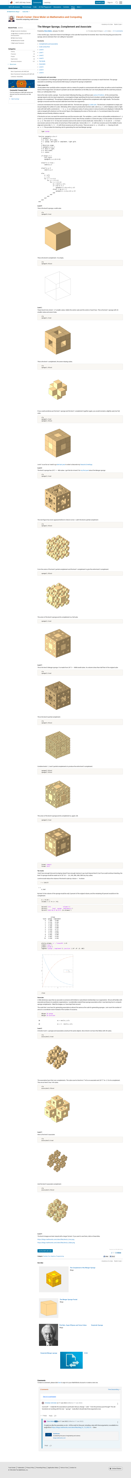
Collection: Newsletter (17, 76)
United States (116, 1468)
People (23, 56)
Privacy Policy (30, 1467)
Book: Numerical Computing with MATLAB (22, 74)
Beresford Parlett (19, 40)
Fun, (49, 1256)
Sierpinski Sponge (97, 1325)
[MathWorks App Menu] (121, 2)
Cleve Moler (48, 31)
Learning (47, 2)
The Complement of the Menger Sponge (82, 1267)
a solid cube (92, 104)
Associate (42, 64)
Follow (118, 1252)
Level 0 (41, 49)
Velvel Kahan (18, 38)
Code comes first (44, 47)
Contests (66, 7)
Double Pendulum (19, 43)
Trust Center (11, 1467)
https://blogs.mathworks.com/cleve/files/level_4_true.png (55, 1239)
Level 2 (41, 55)
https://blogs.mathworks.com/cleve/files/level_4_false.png (56, 1242)
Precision (23, 54)
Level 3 (41, 58)
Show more (13, 64)
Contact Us (73, 1467)
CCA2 (86, 1353)
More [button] (78, 7)
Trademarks (20, 1467)
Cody (35, 7)
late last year (61, 464)
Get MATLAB (100, 2)
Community (37, 2)
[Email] (112, 1256)
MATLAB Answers (14, 7)
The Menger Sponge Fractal (68, 1299)
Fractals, (45, 1256)
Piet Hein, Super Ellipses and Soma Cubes (73, 1325)
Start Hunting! (15, 99)
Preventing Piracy (41, 1467)
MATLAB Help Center (23, 2)
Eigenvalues (23, 59)
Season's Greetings (86, 464)
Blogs (73, 7)
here (59, 1382)
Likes (108, 31)
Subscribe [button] (25, 11)
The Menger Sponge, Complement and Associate (64, 26)
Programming (60, 1256)
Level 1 (41, 52)
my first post (85, 470)
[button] (117, 2)
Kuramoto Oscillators (21, 31)
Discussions (57, 7)
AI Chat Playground (45, 7)
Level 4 (41, 72)
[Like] (112, 1252)
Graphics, (53, 1256)
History (23, 51)
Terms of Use (64, 1467)
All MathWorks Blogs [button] (13, 11)
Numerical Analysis (23, 61)
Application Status (53, 1467)
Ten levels (42, 61)
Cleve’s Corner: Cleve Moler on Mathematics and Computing (49, 17)
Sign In (111, 3)
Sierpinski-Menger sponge (48, 1353)
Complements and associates (48, 44)
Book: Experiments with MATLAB (20, 71)
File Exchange (26, 7)
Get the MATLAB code (45, 1251)
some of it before (98, 95)
